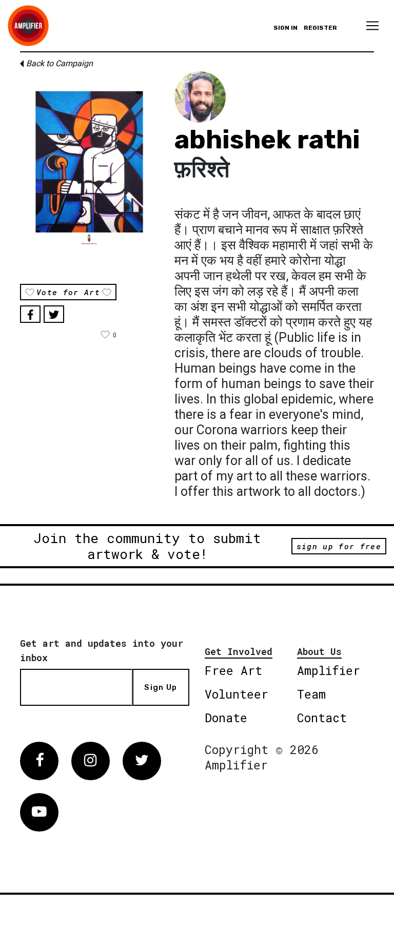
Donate (226, 717)
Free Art (233, 670)
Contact (322, 717)
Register (320, 27)
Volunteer (236, 694)
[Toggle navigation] (372, 25)
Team (311, 694)
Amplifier (328, 670)
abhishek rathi (267, 139)
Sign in (285, 27)
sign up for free (339, 546)
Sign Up (160, 687)
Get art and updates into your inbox (101, 650)
